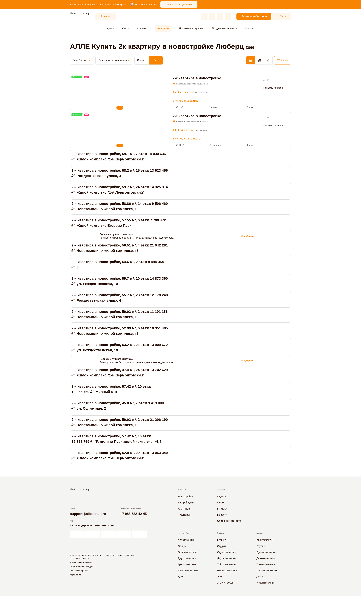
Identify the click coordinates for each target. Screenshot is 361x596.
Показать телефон (273, 88)
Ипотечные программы (191, 28)
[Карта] (268, 60)
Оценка (221, 496)
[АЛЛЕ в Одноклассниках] (123, 534)
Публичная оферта (79, 570)
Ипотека (222, 508)
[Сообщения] (220, 16)
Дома (181, 576)
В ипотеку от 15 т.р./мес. (185, 101)
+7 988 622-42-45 (145, 4)
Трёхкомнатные (226, 564)
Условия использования (81, 562)
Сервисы (221, 490)
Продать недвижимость (224, 28)
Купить (110, 28)
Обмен (221, 502)
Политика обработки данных (83, 566)
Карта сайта (75, 575)
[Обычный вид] (250, 60)
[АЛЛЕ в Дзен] (92, 534)
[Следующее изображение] (77, 80)
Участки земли (225, 582)
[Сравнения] (212, 16)
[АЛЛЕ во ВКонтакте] (108, 534)
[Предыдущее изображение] (73, 80)
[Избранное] (204, 16)
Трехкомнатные (187, 564)
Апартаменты (186, 540)
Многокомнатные (188, 570)
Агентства (184, 508)
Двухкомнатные (187, 558)
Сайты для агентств (229, 520)
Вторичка (221, 533)
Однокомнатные (187, 552)
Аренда (259, 533)
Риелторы (184, 514)
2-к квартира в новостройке (197, 78)
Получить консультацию (179, 4)
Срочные (142, 60)
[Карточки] (259, 60)
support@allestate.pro (88, 514)
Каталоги (182, 490)
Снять (125, 28)
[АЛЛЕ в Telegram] (139, 534)
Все (156, 60)
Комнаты (222, 540)
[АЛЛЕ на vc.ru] (77, 534)
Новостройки (163, 28)
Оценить (141, 28)
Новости (249, 28)
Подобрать (247, 236)
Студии (182, 546)
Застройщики (186, 502)
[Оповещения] (228, 16)
